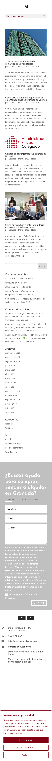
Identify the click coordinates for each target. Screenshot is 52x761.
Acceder (8, 439)
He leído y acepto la (21, 596)
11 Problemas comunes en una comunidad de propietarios (21, 62)
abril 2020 (9, 374)
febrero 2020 (11, 382)
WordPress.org (12, 452)
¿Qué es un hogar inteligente (18, 287)
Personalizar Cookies (26, 747)
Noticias (36, 66)
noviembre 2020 (12, 357)
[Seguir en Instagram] (30, 618)
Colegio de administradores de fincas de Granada (25, 155)
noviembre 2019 (12, 391)
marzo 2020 (10, 378)
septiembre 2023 (12, 353)
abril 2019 (9, 412)
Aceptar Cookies (26, 740)
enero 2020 (10, 387)
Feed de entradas (13, 443)
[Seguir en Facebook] (22, 618)
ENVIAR (39, 603)
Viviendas (9, 428)
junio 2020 (10, 365)
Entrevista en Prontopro (16, 282)
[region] (26, 735)
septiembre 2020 (12, 361)
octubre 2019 (11, 395)
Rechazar (26, 755)
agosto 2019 (11, 404)
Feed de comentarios (14, 447)
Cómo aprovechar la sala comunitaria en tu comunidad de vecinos (24, 226)
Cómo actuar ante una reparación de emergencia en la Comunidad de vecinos (26, 98)
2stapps (12, 66)
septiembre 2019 (12, 399)
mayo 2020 (10, 370)
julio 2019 (9, 408)
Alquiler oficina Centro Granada (19, 278)
